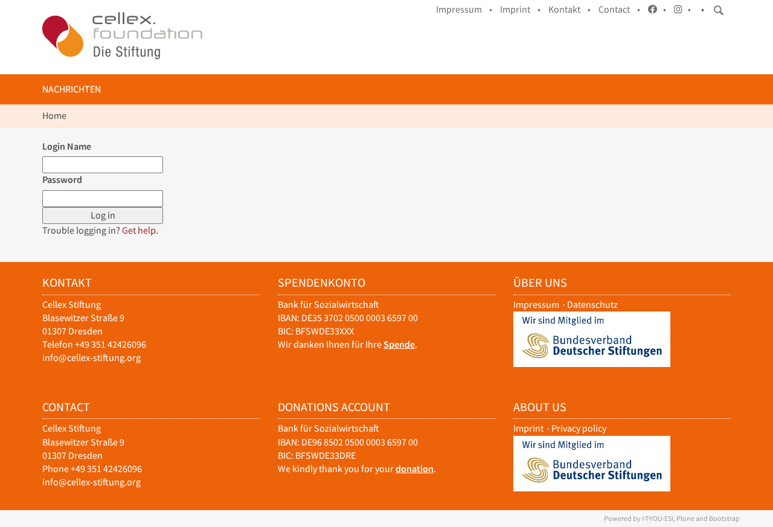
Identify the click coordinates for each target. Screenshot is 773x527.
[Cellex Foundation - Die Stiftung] (122, 35)
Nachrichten (71, 89)
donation (415, 468)
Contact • (619, 9)
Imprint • (520, 9)
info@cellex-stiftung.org (91, 357)
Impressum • (464, 9)
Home (54, 115)
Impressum (536, 304)
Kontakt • (569, 9)
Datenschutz (592, 304)
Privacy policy (578, 428)
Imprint (528, 428)
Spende (399, 344)
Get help (139, 230)
